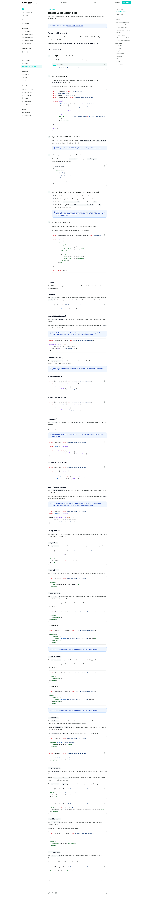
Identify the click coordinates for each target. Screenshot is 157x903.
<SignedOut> (119, 48)
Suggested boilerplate (120, 11)
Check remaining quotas (123, 30)
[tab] (54, 64)
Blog (27, 15)
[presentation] (79, 110)
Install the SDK (118, 14)
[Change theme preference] (133, 2)
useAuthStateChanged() (122, 22)
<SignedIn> (119, 45)
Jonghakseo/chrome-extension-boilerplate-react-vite (80, 43)
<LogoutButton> (120, 53)
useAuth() (118, 19)
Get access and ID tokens (124, 38)
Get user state (121, 35)
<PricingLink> (119, 64)
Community (29, 12)
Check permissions (122, 27)
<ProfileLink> (119, 61)
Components (118, 43)
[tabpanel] (79, 68)
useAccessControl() (121, 24)
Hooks (116, 17)
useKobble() (119, 32)
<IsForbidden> (120, 58)
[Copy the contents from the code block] (105, 64)
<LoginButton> (120, 51)
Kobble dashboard (96, 368)
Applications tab (66, 196)
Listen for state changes (123, 40)
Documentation (30, 8)
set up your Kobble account (75, 25)
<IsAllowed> (119, 56)
